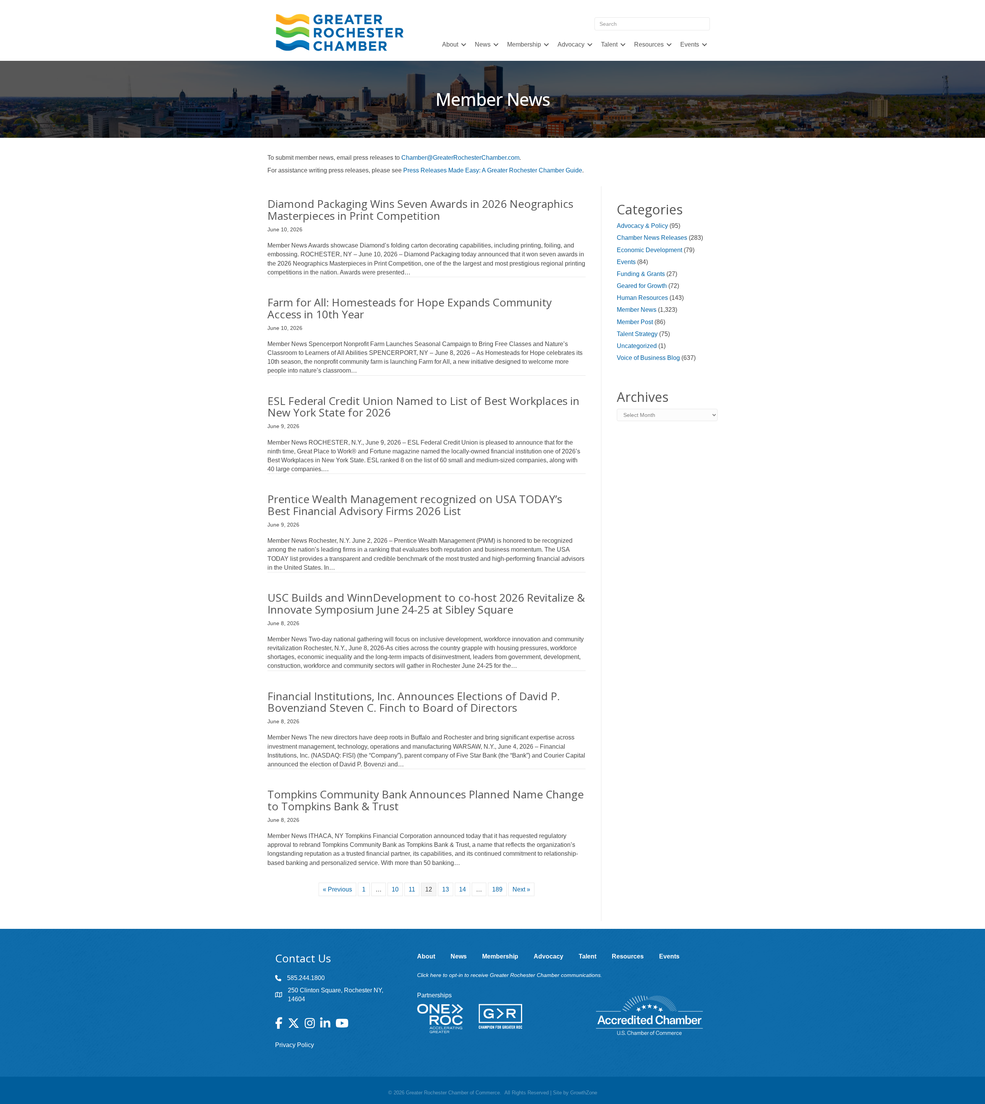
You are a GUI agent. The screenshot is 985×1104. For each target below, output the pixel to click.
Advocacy (571, 44)
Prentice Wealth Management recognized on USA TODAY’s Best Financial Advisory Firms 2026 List (414, 505)
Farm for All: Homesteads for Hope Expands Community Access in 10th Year (409, 308)
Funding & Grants (641, 274)
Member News (636, 309)
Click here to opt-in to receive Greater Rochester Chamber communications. (509, 975)
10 (395, 889)
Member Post (635, 322)
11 (412, 889)
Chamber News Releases (652, 237)
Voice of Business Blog (648, 358)
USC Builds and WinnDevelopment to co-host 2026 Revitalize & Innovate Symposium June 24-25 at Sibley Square (426, 603)
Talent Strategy (637, 334)
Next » (521, 889)
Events (626, 262)
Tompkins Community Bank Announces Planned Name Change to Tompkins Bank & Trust (425, 800)
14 (462, 889)
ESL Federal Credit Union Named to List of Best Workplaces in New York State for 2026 (423, 406)
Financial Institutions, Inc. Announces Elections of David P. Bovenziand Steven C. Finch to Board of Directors (413, 702)
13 (445, 889)
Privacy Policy (294, 1045)
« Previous (337, 889)
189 (497, 889)
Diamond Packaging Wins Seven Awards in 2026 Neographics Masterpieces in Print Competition (420, 209)
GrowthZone (583, 1093)
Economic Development (649, 250)
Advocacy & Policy (642, 225)
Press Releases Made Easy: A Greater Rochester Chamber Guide (492, 170)
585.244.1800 (306, 978)
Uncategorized (637, 346)
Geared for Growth (642, 286)
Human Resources (642, 297)
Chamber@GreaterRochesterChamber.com (460, 157)
